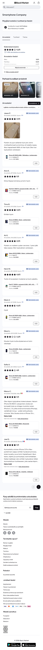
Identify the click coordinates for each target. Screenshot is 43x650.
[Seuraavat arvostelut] (39, 487)
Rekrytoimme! (7, 529)
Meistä (5, 524)
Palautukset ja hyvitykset (10, 554)
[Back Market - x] (13, 532)
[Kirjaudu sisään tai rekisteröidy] (34, 3)
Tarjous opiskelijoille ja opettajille (13, 527)
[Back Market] (21, 3)
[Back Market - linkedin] (4, 532)
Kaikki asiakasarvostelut (10, 565)
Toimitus (6, 551)
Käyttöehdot (7, 584)
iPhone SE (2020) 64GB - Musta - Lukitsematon (21, 315)
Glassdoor (6, 618)
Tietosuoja (6, 590)
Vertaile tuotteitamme (10, 562)
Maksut (5, 548)
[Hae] (4, 7)
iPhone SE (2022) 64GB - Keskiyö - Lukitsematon (22, 375)
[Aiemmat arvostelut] (33, 487)
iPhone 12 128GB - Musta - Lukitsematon (20, 220)
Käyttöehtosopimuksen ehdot (12, 598)
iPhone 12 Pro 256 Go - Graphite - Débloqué (21, 471)
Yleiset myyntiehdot (9, 587)
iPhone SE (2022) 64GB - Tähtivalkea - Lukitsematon (23, 155)
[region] (21, 90)
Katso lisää (8, 416)
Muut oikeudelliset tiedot (11, 595)
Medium (5, 621)
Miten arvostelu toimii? (12, 72)
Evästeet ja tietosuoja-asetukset (13, 592)
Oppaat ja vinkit (8, 559)
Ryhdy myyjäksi (8, 543)
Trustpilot (6, 616)
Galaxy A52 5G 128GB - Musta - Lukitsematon (21, 253)
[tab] (6, 37)
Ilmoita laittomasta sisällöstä (12, 601)
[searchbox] (23, 7)
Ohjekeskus (7, 557)
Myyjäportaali (7, 546)
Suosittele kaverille (9, 575)
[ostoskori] (39, 3)
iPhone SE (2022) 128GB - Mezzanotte (19, 423)
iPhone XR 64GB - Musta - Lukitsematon (20, 349)
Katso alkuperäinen (23, 418)
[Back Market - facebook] (9, 532)
